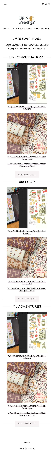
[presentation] (27, 83)
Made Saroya (27, 448)
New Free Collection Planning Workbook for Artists (27, 158)
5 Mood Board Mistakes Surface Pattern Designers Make (27, 165)
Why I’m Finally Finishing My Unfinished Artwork (27, 108)
